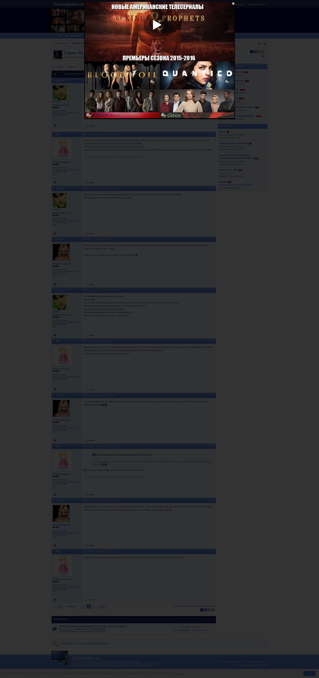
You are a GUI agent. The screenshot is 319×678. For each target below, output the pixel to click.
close (233, 3)
